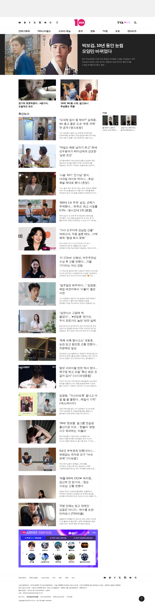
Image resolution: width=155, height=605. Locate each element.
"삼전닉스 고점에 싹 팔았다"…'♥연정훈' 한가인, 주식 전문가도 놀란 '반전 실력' (77, 316)
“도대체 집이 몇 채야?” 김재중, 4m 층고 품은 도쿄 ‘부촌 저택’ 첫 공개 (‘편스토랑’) (78, 123)
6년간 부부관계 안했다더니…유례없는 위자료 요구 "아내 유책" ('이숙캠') (77, 454)
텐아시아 (30, 600)
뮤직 (80, 31)
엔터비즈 (132, 31)
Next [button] (93, 552)
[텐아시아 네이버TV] (25, 22)
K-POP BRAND (33, 538)
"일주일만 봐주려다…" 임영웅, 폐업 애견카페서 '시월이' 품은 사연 (77, 289)
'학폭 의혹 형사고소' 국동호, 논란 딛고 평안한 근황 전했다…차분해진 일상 (78, 344)
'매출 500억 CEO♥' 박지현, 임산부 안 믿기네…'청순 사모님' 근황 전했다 (75, 482)
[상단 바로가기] (141, 599)
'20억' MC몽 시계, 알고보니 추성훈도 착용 (74, 105)
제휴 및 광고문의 (58, 597)
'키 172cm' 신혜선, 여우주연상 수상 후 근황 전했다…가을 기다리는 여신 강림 (77, 261)
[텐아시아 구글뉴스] (50, 22)
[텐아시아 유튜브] (20, 22)
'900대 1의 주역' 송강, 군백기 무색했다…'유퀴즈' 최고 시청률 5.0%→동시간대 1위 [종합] (78, 206)
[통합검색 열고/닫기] (135, 22)
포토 (117, 31)
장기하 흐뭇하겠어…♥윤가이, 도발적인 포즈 (33, 105)
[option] (58, 552)
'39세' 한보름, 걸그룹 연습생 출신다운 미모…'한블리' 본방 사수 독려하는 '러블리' (77, 427)
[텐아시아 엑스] (35, 22)
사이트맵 (69, 597)
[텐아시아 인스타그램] (40, 22)
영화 (92, 31)
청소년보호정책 (46, 597)
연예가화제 (24, 31)
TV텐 (105, 31)
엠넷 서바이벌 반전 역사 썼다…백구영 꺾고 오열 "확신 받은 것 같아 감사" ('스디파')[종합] (78, 371)
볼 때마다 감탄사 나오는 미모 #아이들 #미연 (110, 130)
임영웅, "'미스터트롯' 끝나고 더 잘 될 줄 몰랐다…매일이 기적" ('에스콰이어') (78, 399)
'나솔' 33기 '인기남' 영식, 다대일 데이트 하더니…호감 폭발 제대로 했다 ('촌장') (76, 178)
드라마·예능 (65, 31)
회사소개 (21, 597)
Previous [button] (23, 552)
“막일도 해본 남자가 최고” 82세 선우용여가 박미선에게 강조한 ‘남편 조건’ (78, 151)
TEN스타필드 (44, 31)
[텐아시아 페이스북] (29, 22)
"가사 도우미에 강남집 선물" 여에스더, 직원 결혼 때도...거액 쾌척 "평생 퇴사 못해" (78, 234)
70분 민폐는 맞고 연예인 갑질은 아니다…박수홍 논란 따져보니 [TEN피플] (76, 509)
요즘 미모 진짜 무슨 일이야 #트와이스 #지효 (128, 130)
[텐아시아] (79, 22)
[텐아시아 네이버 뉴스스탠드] (45, 22)
